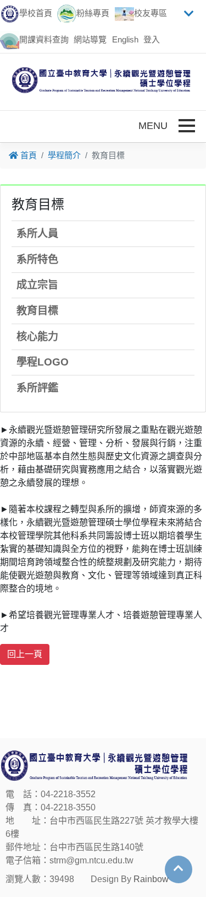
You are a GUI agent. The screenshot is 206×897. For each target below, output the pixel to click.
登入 (151, 39)
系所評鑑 (37, 388)
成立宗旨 (37, 285)
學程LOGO (42, 362)
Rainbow (151, 879)
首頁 (27, 155)
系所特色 (37, 259)
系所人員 (37, 233)
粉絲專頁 (92, 13)
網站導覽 (90, 39)
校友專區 (150, 13)
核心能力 (37, 336)
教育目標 (37, 310)
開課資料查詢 (44, 39)
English (125, 39)
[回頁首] (178, 868)
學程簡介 (64, 155)
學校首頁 (35, 13)
